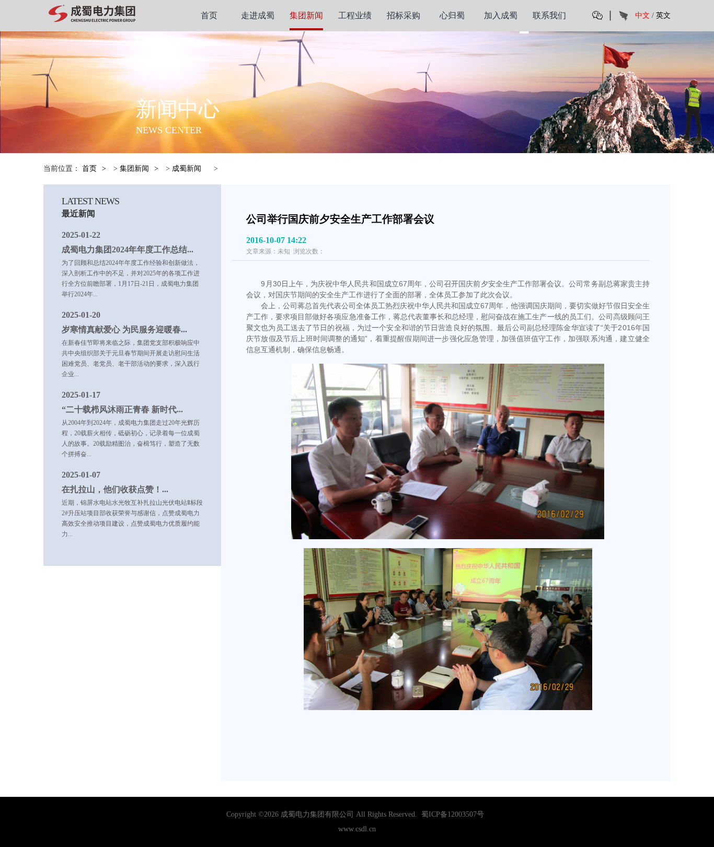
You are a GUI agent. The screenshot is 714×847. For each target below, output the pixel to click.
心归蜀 (452, 15)
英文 (663, 15)
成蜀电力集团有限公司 (317, 814)
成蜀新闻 (186, 168)
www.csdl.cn (357, 829)
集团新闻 (306, 15)
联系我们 (549, 15)
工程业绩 (355, 15)
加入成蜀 (500, 15)
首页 (209, 15)
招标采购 (403, 15)
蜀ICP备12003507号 (452, 814)
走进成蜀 (257, 15)
